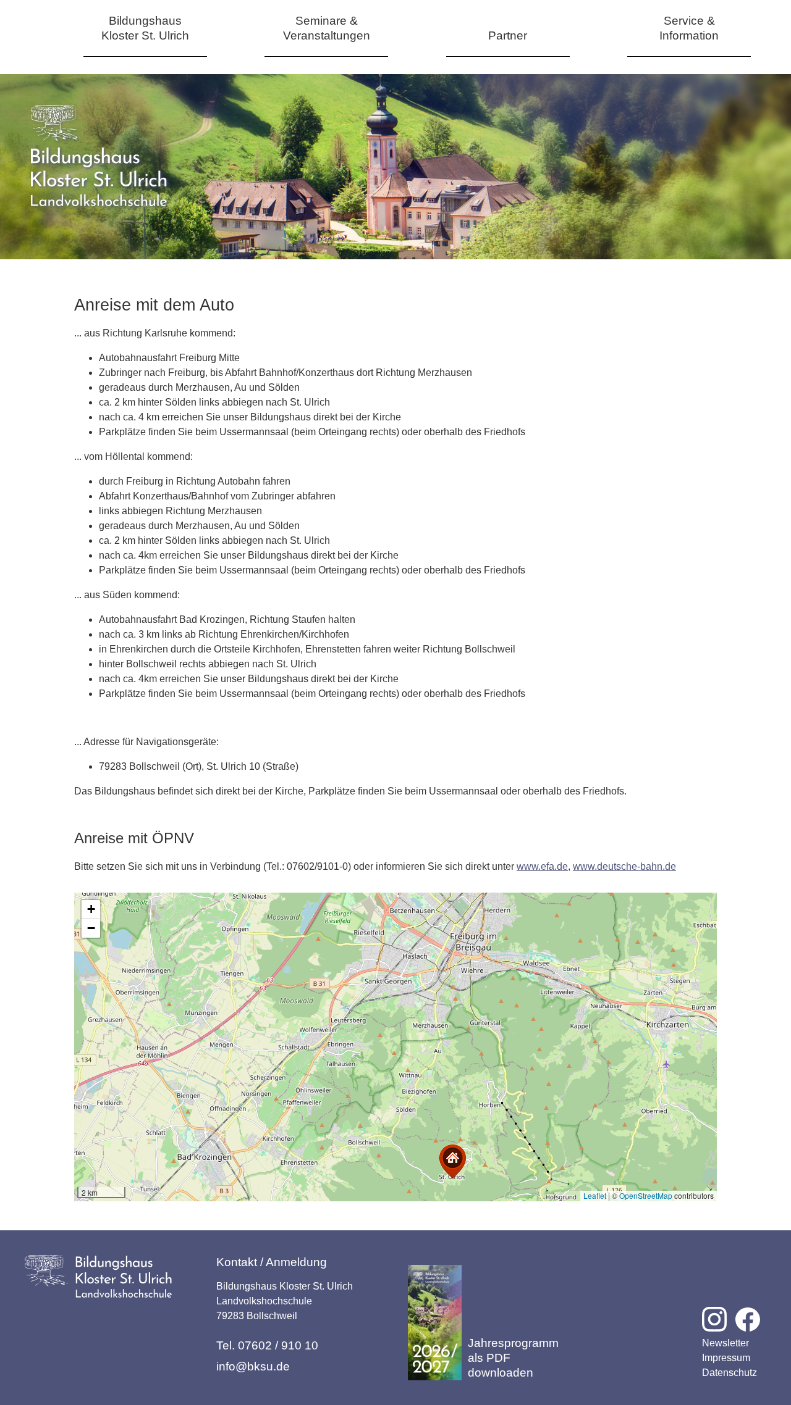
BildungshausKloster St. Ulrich (145, 28)
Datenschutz (729, 1372)
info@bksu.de (253, 1366)
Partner (507, 35)
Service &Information (689, 28)
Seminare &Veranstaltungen (326, 28)
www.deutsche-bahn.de (624, 866)
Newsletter (725, 1343)
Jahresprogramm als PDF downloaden (513, 1357)
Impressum (726, 1358)
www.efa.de (542, 866)
